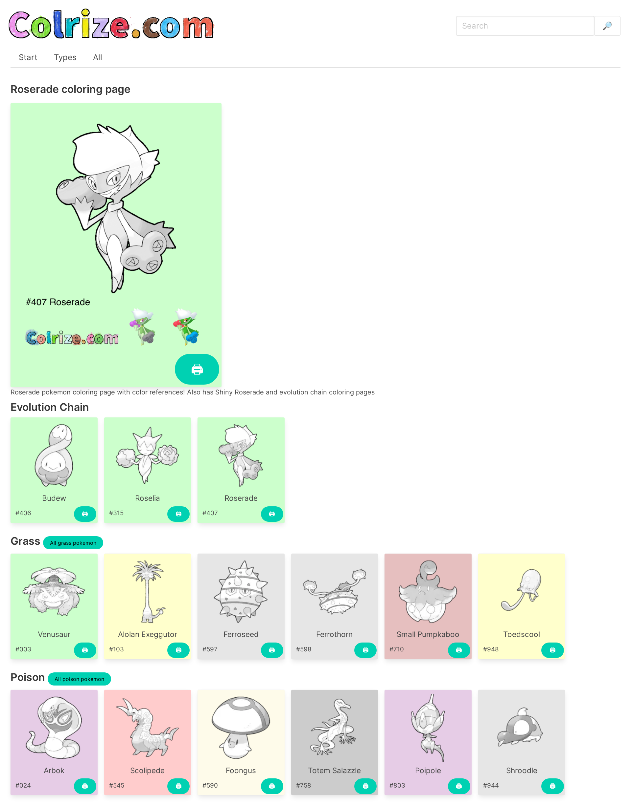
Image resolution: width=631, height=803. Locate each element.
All (97, 57)
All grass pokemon (73, 542)
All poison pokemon (79, 679)
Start (28, 57)
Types (65, 57)
